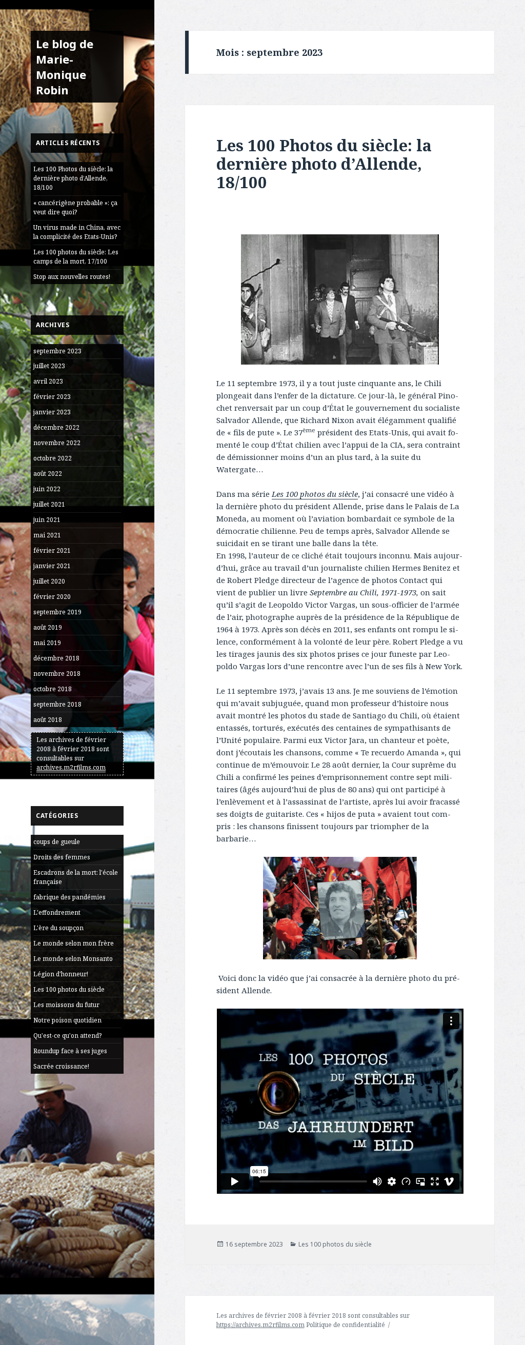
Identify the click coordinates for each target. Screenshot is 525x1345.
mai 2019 (47, 642)
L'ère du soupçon (58, 928)
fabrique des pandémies (69, 897)
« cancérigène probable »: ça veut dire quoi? (75, 207)
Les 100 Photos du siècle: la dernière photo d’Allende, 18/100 (73, 178)
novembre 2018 (56, 673)
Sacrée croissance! (61, 1066)
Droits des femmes (61, 857)
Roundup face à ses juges (70, 1051)
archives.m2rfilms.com (71, 767)
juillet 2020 (49, 581)
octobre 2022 (52, 458)
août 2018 (47, 719)
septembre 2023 (57, 351)
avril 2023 (48, 381)
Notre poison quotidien (67, 1020)
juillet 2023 (49, 366)
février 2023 (52, 396)
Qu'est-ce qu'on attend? (67, 1035)
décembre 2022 (56, 427)
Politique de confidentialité (345, 1324)
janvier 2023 (52, 412)
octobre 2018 (52, 689)
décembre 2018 (56, 658)
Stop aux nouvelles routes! (71, 276)
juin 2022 (46, 489)
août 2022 (47, 473)
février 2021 (52, 550)
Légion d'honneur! (60, 974)
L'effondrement (56, 912)
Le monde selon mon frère (73, 943)
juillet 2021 (49, 504)
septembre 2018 (57, 704)
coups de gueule (56, 841)
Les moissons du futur (66, 1004)
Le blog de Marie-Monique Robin (64, 66)
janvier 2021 (52, 565)
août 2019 (47, 627)
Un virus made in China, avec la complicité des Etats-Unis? (76, 232)
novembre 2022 (56, 442)
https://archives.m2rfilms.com (260, 1324)
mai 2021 (47, 535)
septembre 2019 (57, 612)
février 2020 (52, 596)
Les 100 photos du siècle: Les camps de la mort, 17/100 (75, 257)
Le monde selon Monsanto (73, 958)
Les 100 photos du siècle (69, 989)
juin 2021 (46, 519)
